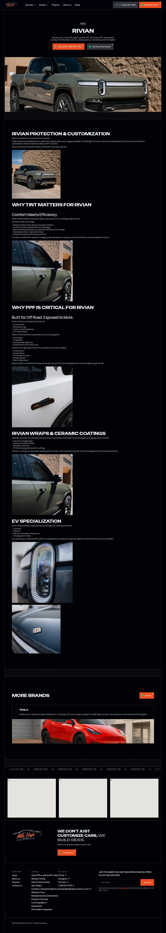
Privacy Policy (123, 888)
